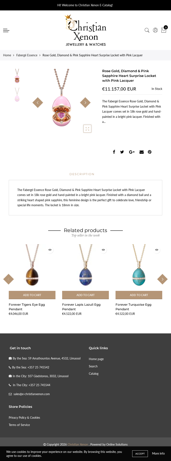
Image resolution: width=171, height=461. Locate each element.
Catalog (93, 373)
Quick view (49, 250)
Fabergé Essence (26, 55)
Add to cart (32, 295)
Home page (96, 359)
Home (7, 55)
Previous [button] (37, 102)
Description (81, 174)
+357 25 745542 (38, 367)
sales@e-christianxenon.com (32, 394)
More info (158, 453)
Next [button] (85, 102)
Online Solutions (117, 444)
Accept (140, 453)
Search (93, 366)
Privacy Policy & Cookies (24, 417)
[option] (62, 103)
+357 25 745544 (39, 385)
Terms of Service (19, 425)
